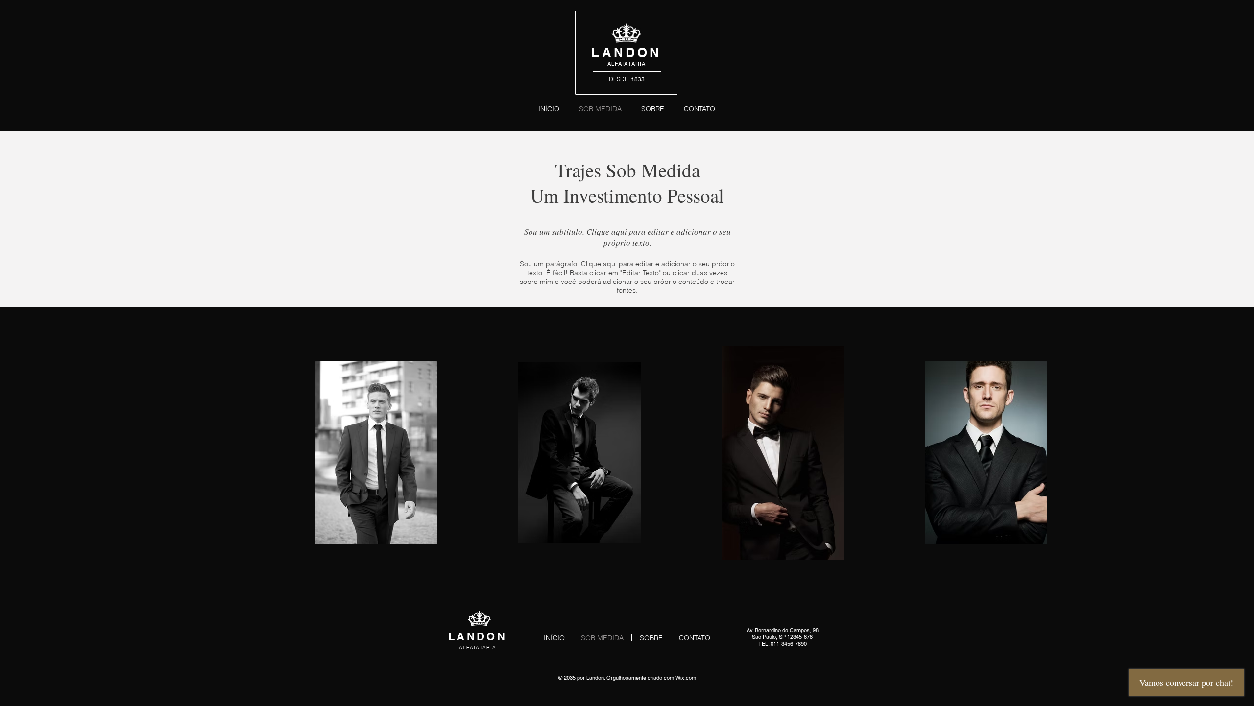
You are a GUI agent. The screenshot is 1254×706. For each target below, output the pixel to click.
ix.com (688, 677)
